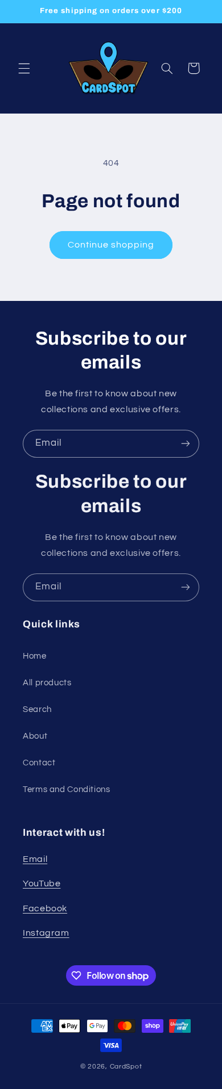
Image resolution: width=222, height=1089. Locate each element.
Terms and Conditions (66, 789)
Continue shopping (111, 244)
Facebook (45, 908)
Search (37, 709)
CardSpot (126, 1066)
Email (35, 859)
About (35, 736)
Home (35, 656)
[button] (24, 68)
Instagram (46, 932)
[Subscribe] (185, 444)
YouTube (41, 883)
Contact (39, 763)
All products (47, 682)
